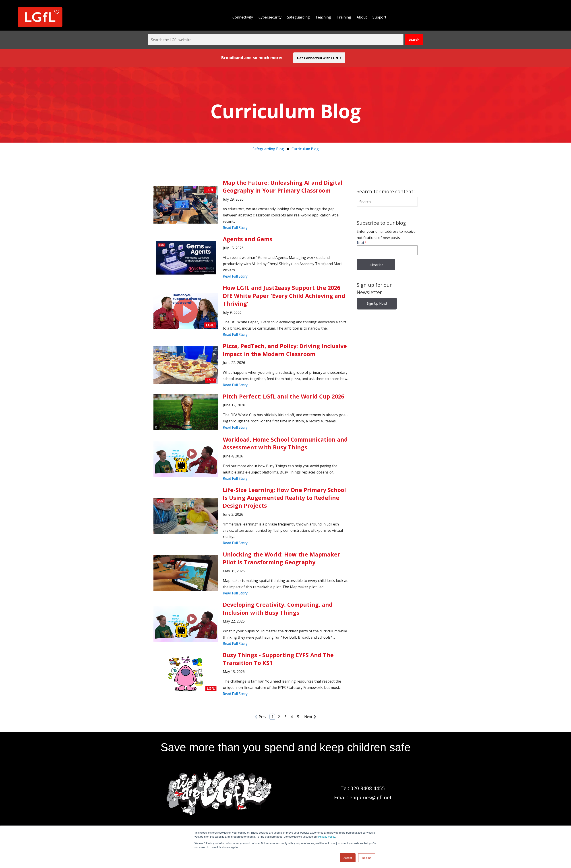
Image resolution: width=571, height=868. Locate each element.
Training (344, 17)
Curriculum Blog (305, 148)
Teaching (323, 17)
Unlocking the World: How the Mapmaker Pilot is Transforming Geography (281, 558)
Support (379, 17)
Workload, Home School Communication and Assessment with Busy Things (285, 443)
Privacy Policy (326, 836)
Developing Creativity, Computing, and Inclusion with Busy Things (278, 608)
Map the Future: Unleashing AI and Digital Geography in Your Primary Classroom (283, 186)
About (362, 17)
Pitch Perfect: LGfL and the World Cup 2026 (283, 396)
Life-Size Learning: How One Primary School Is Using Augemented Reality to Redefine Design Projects (284, 497)
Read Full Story (235, 227)
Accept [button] (347, 858)
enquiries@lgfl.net (371, 797)
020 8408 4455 (367, 788)
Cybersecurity (270, 17)
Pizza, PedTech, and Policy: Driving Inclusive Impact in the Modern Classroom (285, 349)
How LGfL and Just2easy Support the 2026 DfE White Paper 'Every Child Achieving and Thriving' (284, 295)
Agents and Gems (247, 239)
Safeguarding (298, 17)
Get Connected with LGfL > (319, 58)
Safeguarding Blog (268, 148)
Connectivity (242, 17)
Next (308, 716)
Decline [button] (366, 858)
